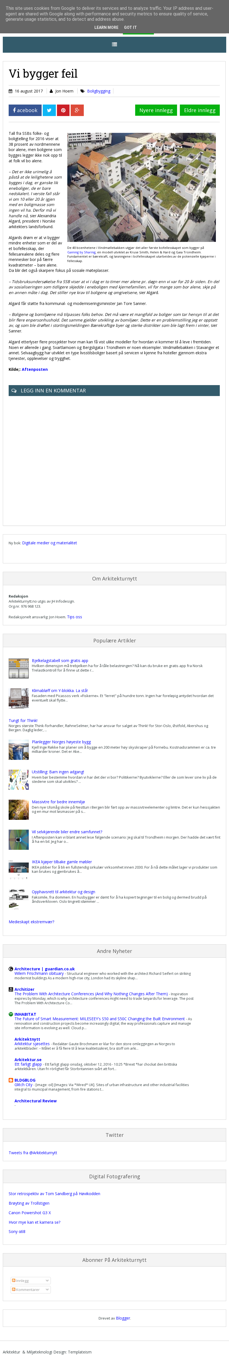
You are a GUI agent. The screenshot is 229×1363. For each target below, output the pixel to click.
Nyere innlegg (156, 110)
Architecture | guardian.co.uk (45, 968)
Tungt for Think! (23, 720)
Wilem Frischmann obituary (40, 973)
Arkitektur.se (28, 1059)
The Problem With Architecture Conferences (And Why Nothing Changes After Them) (92, 993)
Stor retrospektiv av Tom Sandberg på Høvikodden (54, 1193)
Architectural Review (36, 1100)
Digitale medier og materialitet (49, 542)
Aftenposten (35, 369)
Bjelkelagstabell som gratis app (60, 660)
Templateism (80, 1352)
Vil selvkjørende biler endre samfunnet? (67, 831)
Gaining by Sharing (81, 252)
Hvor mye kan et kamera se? (34, 1222)
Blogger (123, 1318)
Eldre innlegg (200, 110)
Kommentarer (27, 1289)
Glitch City (24, 1084)
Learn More (106, 27)
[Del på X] (49, 110)
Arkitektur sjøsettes (33, 1043)
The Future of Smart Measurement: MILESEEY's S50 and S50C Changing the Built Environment (100, 1018)
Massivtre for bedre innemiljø (58, 801)
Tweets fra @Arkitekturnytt (33, 1152)
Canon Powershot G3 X (30, 1212)
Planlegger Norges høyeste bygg (61, 741)
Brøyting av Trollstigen (29, 1203)
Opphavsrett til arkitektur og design (63, 891)
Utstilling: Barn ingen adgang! (58, 771)
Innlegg (21, 1280)
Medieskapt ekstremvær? (31, 921)
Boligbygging (98, 91)
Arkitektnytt (27, 1039)
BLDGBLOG (25, 1080)
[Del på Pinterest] (63, 110)
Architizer (24, 989)
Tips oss (74, 616)
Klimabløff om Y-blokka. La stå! (60, 690)
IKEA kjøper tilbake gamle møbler (62, 861)
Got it (130, 27)
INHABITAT (25, 1014)
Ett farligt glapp (29, 1064)
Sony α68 (17, 1231)
